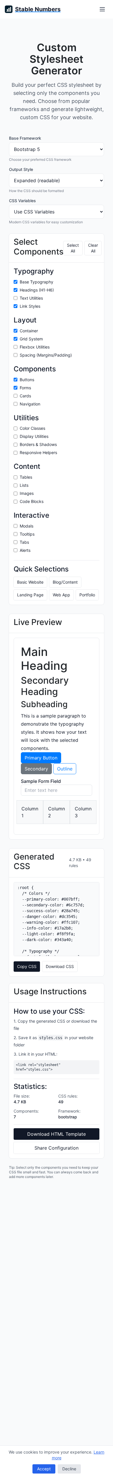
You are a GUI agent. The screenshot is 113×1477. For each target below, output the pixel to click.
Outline (64, 769)
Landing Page (30, 594)
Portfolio (87, 594)
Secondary (36, 769)
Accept (44, 1468)
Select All (73, 248)
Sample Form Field (41, 781)
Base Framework (25, 138)
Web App (61, 594)
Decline (69, 1468)
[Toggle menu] (102, 9)
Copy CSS (27, 966)
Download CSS (60, 966)
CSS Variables (22, 200)
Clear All (93, 248)
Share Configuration (56, 1148)
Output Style (21, 169)
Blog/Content (65, 582)
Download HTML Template (56, 1134)
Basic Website (30, 582)
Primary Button (41, 758)
